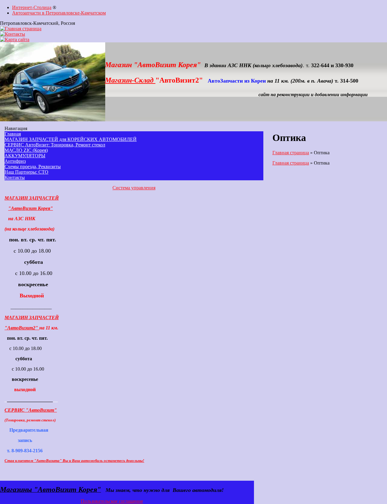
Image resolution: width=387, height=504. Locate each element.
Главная (13, 133)
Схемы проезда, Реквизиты (33, 166)
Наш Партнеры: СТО (26, 172)
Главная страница (290, 152)
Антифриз (15, 161)
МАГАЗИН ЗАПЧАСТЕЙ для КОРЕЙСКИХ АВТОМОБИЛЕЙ (71, 139)
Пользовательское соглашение (112, 501)
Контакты (15, 177)
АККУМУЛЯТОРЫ (25, 155)
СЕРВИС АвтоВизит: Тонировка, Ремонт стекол (55, 144)
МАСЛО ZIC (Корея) (26, 150)
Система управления (133, 187)
